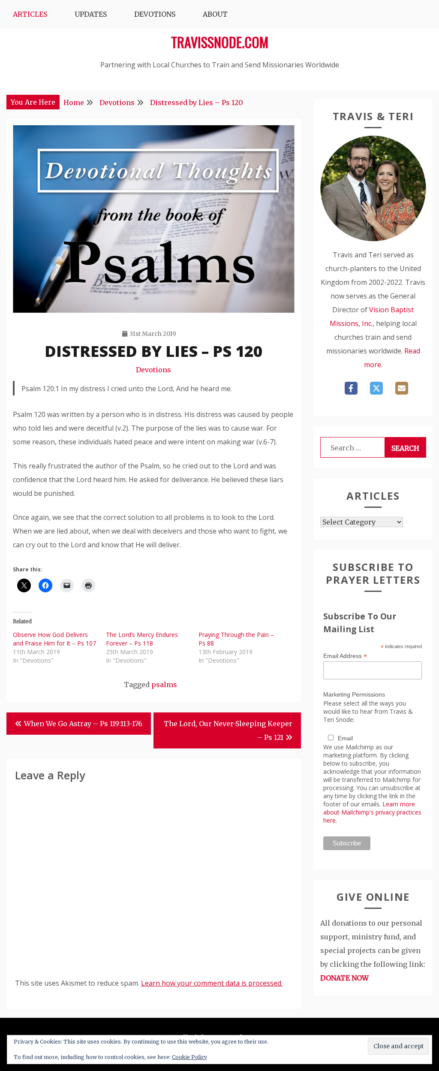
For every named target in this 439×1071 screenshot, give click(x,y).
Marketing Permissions (354, 694)
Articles (30, 14)
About (215, 14)
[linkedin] (401, 388)
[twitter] (376, 388)
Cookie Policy (189, 1057)
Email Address (345, 656)
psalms (164, 684)
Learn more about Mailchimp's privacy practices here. (372, 812)
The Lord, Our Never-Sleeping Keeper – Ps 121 (228, 730)
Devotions (154, 14)
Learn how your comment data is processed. (212, 983)
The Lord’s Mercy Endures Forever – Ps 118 (142, 639)
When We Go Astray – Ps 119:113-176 (83, 723)
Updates (91, 14)
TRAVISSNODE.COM (219, 42)
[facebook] (351, 388)
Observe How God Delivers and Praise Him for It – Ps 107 (54, 639)
